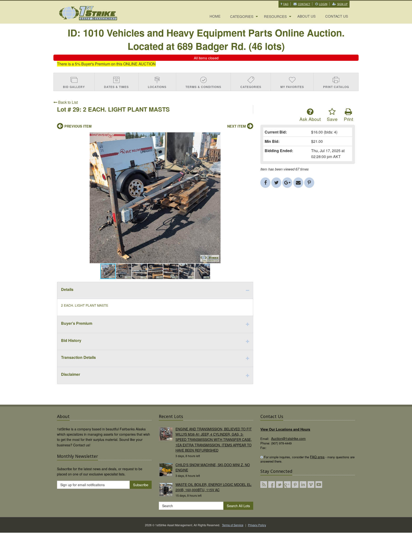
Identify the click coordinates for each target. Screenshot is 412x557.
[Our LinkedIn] (303, 484)
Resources (275, 16)
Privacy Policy (257, 525)
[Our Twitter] (279, 484)
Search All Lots (238, 505)
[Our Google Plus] (287, 484)
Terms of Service (232, 525)
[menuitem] (215, 16)
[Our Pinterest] (295, 484)
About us (306, 16)
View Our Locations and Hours (285, 429)
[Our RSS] (263, 484)
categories (241, 16)
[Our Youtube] (318, 484)
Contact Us (336, 16)
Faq (285, 4)
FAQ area (317, 456)
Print (348, 119)
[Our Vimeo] (311, 484)
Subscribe (140, 484)
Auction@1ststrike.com (288, 438)
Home (215, 16)
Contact (304, 4)
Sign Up (342, 4)
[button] (249, 136)
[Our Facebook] (271, 484)
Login (323, 4)
